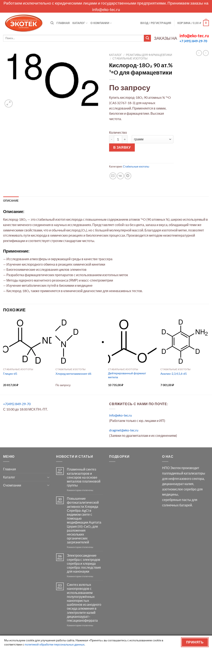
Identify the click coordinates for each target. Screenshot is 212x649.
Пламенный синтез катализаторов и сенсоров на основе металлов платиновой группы (83, 477)
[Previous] (3, 355)
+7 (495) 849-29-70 (193, 41)
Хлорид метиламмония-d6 (73, 373)
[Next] (209, 355)
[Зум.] (9, 104)
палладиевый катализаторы (183, 473)
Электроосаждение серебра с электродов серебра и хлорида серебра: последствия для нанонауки (84, 563)
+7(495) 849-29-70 (17, 404)
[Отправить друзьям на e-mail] (113, 175)
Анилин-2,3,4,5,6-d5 (173, 373)
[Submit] (147, 38)
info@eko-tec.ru (106, 9)
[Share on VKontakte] (120, 175)
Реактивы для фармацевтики (149, 55)
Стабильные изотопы (129, 58)
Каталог (78, 23)
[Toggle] (48, 477)
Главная (63, 23)
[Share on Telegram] (127, 175)
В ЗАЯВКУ (122, 147)
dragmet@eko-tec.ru (123, 430)
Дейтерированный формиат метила (127, 375)
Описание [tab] (11, 200)
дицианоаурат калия (177, 484)
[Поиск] (52, 23)
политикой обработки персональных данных (54, 644)
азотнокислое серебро (179, 489)
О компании (99, 23)
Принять (195, 642)
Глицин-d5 (10, 373)
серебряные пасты (176, 500)
